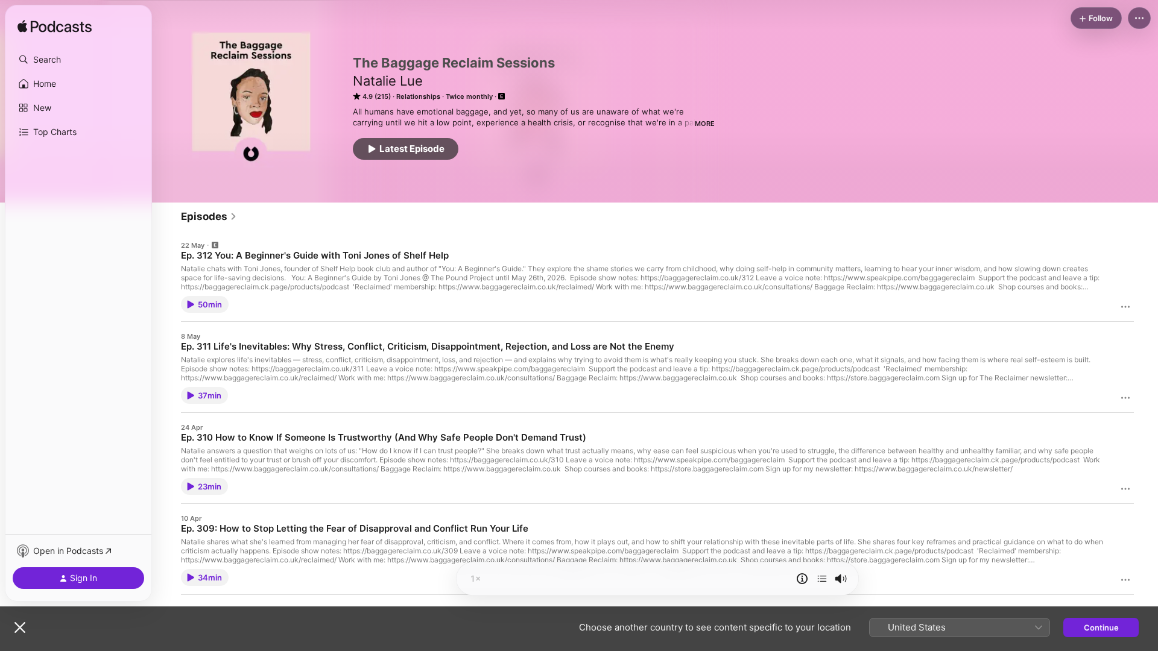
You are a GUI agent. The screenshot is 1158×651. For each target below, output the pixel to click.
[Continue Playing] (822, 578)
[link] (209, 216)
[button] (78, 59)
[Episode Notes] (802, 578)
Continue (1101, 627)
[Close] (19, 627)
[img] (54, 27)
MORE (705, 123)
